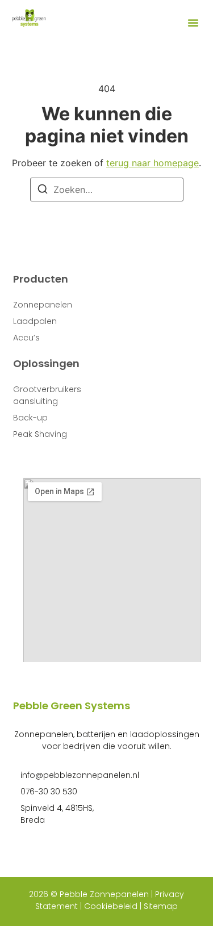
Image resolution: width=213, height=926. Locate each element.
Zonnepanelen (42, 304)
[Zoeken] (42, 191)
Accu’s (26, 337)
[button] (193, 22)
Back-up (30, 417)
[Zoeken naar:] (106, 189)
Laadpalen (35, 321)
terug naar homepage (152, 163)
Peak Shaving (40, 434)
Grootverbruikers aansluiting (47, 395)
